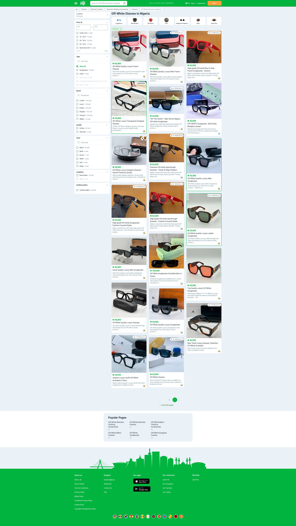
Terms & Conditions (81, 488)
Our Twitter (167, 492)
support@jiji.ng (109, 480)
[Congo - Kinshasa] (164, 516)
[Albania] (176, 516)
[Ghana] (131, 516)
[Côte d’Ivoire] (148, 516)
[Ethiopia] (137, 516)
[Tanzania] (126, 516)
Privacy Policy (79, 492)
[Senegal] (142, 516)
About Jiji (77, 480)
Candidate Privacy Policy (83, 500)
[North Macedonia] (181, 516)
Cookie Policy (79, 505)
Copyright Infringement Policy (85, 509)
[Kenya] (115, 516)
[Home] (83, 3)
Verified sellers (88, 190)
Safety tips (107, 484)
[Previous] (158, 399)
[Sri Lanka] (159, 516)
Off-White (116, 29)
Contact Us (108, 488)
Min (78, 26)
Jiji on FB (166, 480)
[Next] (175, 399)
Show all (83, 66)
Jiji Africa (195, 480)
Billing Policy (78, 496)
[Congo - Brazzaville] (170, 516)
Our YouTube (167, 488)
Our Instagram (168, 484)
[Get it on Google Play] (141, 489)
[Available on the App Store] (141, 481)
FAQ (105, 492)
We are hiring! (79, 484)
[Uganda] (120, 516)
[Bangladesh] (153, 516)
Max (96, 26)
